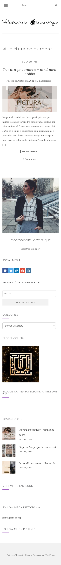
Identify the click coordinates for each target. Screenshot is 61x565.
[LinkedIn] (16, 270)
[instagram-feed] (11, 517)
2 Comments (29, 159)
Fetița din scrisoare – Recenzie (37, 463)
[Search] (56, 5)
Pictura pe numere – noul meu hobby (29, 71)
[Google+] (22, 270)
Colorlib (28, 555)
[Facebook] (5, 270)
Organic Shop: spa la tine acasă (37, 447)
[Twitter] (11, 270)
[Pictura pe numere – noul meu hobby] (29, 99)
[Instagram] (28, 270)
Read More (29, 151)
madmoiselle (45, 80)
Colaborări (30, 62)
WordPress (49, 555)
